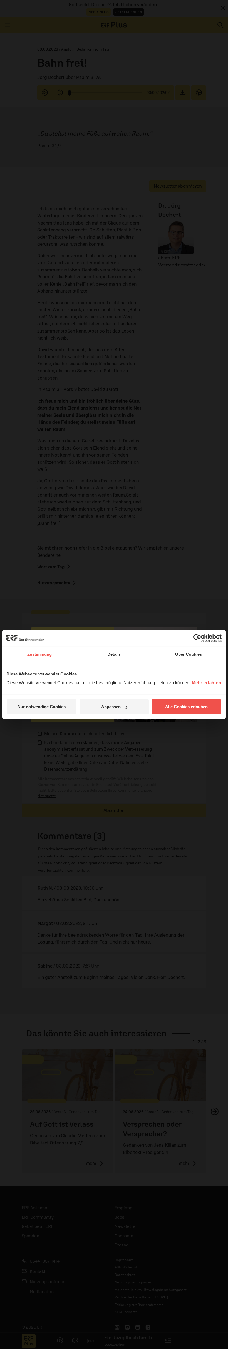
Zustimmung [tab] (39, 654)
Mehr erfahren (206, 682)
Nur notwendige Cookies (42, 706)
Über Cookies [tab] (188, 654)
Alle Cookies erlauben (186, 706)
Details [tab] (114, 654)
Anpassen (111, 706)
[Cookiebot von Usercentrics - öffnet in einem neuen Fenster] (197, 638)
